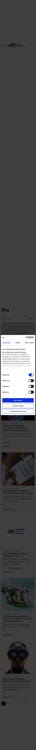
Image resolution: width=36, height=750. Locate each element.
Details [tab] (18, 342)
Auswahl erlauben (18, 406)
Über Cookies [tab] (29, 342)
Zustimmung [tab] (6, 342)
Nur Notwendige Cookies (18, 411)
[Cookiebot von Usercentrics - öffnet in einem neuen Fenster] (26, 337)
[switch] (31, 380)
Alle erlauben (18, 400)
